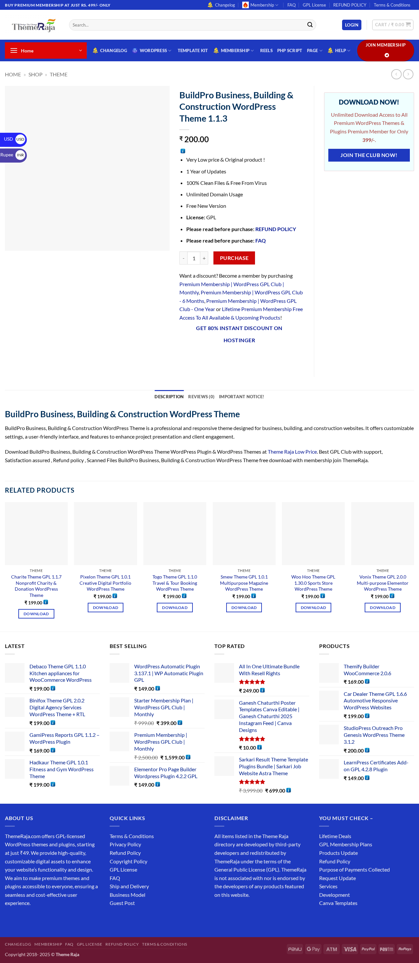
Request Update (337, 878)
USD (14, 139)
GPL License (314, 5)
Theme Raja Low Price (292, 451)
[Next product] (396, 74)
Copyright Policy (128, 861)
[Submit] (310, 24)
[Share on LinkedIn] (244, 357)
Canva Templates (338, 903)
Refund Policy (125, 853)
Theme (58, 74)
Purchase (234, 258)
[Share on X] (197, 357)
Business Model (127, 895)
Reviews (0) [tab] (201, 396)
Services (328, 886)
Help (340, 50)
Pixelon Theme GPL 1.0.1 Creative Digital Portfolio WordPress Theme (105, 583)
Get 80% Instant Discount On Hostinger (239, 334)
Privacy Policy (125, 844)
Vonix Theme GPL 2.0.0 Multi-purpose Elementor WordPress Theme (383, 583)
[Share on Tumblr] (256, 357)
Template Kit (193, 50)
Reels (266, 50)
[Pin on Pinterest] (232, 357)
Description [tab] (169, 396)
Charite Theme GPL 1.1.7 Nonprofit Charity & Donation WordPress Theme (36, 586)
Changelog (225, 5)
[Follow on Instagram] (22, 919)
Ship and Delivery (129, 886)
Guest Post (122, 903)
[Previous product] (408, 74)
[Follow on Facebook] (11, 919)
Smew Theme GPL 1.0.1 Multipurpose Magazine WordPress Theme (244, 583)
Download (36, 614)
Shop (35, 74)
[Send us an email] (46, 919)
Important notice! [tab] (241, 396)
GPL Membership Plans (345, 844)
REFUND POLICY (349, 5)
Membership (262, 5)
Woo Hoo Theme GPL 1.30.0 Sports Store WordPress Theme (313, 583)
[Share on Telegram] (268, 357)
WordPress (153, 50)
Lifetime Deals (335, 836)
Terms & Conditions (392, 5)
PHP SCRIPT (289, 50)
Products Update (338, 853)
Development (334, 895)
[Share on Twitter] (209, 357)
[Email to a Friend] (220, 357)
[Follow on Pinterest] (58, 919)
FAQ (291, 5)
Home (13, 74)
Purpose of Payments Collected (354, 869)
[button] (351, 25)
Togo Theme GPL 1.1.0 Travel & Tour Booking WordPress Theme (175, 583)
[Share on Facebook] (185, 357)
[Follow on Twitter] (34, 919)
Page (312, 50)
